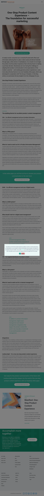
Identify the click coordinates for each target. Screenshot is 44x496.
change (22, 249)
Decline (23, 253)
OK (20, 253)
